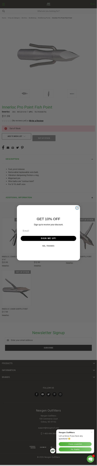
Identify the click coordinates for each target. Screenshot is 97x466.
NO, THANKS (48, 246)
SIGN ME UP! (48, 238)
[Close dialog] (77, 207)
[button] (90, 459)
